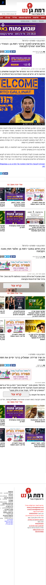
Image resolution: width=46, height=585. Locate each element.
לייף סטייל (9, 506)
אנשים (11, 511)
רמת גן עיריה (9, 524)
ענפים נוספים (25, 21)
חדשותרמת (38, 382)
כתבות (5, 511)
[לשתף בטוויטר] (7, 52)
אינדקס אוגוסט (25, 17)
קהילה (7, 17)
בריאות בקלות (8, 512)
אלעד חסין (38, 274)
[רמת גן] (31, 15)
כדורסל (41, 21)
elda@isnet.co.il (38, 530)
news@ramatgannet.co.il (35, 507)
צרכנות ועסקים (8, 503)
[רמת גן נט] (30, 500)
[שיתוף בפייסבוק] (13, 52)
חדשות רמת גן (8, 493)
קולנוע (5, 499)
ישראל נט (10, 520)
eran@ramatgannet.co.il (35, 509)
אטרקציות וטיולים (7, 508)
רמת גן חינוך (9, 522)
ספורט (32, 41)
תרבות (11, 499)
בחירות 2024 (9, 518)
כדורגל (34, 21)
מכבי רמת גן (31, 274)
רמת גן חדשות (8, 521)
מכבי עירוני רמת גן (36, 69)
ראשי (43, 17)
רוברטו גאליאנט (25, 69)
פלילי (14, 17)
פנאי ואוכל (10, 514)
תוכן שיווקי (10, 505)
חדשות (36, 17)
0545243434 (33, 513)
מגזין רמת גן (9, 509)
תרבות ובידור (8, 497)
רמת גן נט (41, 41)
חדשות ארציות (8, 515)
